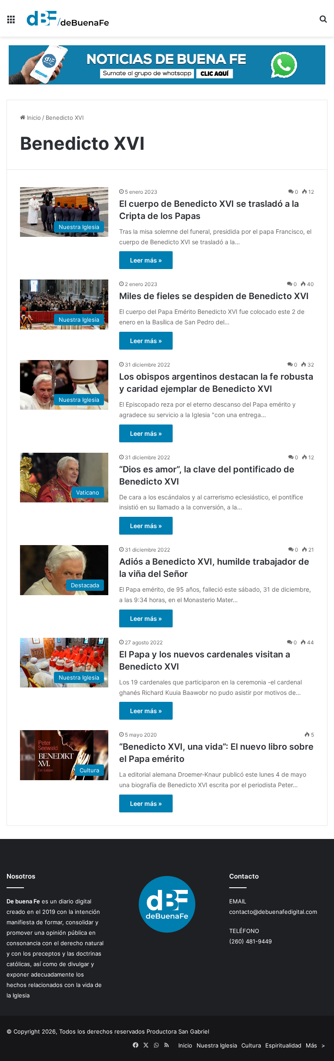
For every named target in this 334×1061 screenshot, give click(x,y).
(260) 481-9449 (250, 941)
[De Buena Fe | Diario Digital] (68, 18)
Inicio (33, 117)
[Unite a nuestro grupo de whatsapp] (167, 64)
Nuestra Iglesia (217, 1045)
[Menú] (11, 21)
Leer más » (146, 260)
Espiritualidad (283, 1045)
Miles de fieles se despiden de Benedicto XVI (214, 296)
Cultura (251, 1045)
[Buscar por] (323, 21)
